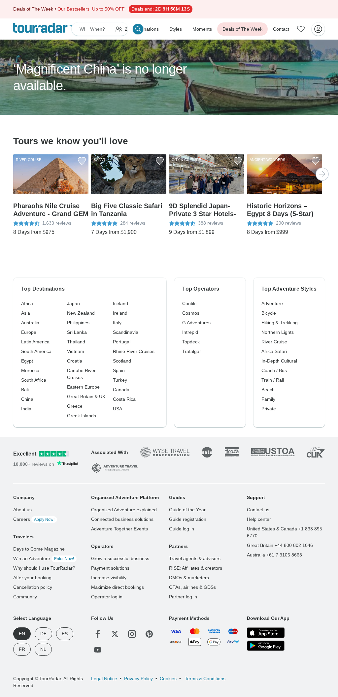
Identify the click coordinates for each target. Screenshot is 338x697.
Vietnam (75, 351)
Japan (73, 303)
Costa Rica (124, 399)
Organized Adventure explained (124, 509)
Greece (75, 406)
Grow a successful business (120, 558)
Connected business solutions (122, 519)
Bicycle (268, 313)
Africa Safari (274, 351)
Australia (30, 322)
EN (22, 633)
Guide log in (181, 528)
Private (268, 408)
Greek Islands (81, 415)
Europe (28, 332)
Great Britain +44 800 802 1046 (280, 545)
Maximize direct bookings (117, 587)
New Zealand (81, 313)
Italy (117, 322)
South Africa (33, 380)
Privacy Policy (138, 678)
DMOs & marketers (189, 577)
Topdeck (191, 341)
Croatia (74, 361)
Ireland (120, 313)
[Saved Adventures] (301, 29)
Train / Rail (272, 380)
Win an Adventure (43, 558)
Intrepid (190, 332)
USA (117, 408)
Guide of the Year (187, 509)
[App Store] (266, 632)
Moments (202, 29)
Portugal (121, 341)
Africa (27, 303)
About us (22, 509)
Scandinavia (125, 332)
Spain (119, 370)
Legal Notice (104, 678)
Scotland (122, 361)
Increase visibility (108, 577)
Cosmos (190, 313)
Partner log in (183, 596)
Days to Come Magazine (39, 549)
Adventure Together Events (119, 528)
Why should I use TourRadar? (44, 568)
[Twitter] (114, 634)
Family (268, 399)
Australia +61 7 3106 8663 (274, 554)
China (27, 399)
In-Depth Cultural (279, 361)
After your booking (32, 577)
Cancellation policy (32, 587)
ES (65, 633)
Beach (268, 389)
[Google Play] (266, 646)
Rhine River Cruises (133, 351)
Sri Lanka (77, 332)
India (26, 408)
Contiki (189, 303)
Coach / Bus (274, 370)
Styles (175, 29)
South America (36, 351)
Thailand (76, 341)
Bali (25, 389)
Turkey (120, 380)
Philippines (78, 322)
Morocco (30, 370)
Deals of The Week (242, 29)
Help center (259, 519)
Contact (281, 29)
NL (43, 649)
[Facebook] (97, 634)
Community (25, 596)
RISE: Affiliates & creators (195, 568)
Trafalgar (191, 351)
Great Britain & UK (86, 396)
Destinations (146, 29)
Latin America (35, 341)
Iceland (120, 303)
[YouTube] (97, 649)
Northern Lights (277, 332)
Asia (25, 313)
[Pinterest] (149, 634)
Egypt (27, 361)
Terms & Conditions (204, 678)
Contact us (258, 509)
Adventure (272, 303)
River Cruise (274, 341)
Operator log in (106, 596)
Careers (33, 519)
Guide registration (187, 519)
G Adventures (196, 322)
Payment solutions (110, 568)
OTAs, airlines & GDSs (192, 587)
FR (22, 649)
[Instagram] (132, 634)
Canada (121, 389)
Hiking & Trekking (279, 322)
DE (43, 633)
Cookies (168, 678)
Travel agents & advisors (194, 558)
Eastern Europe (83, 387)
